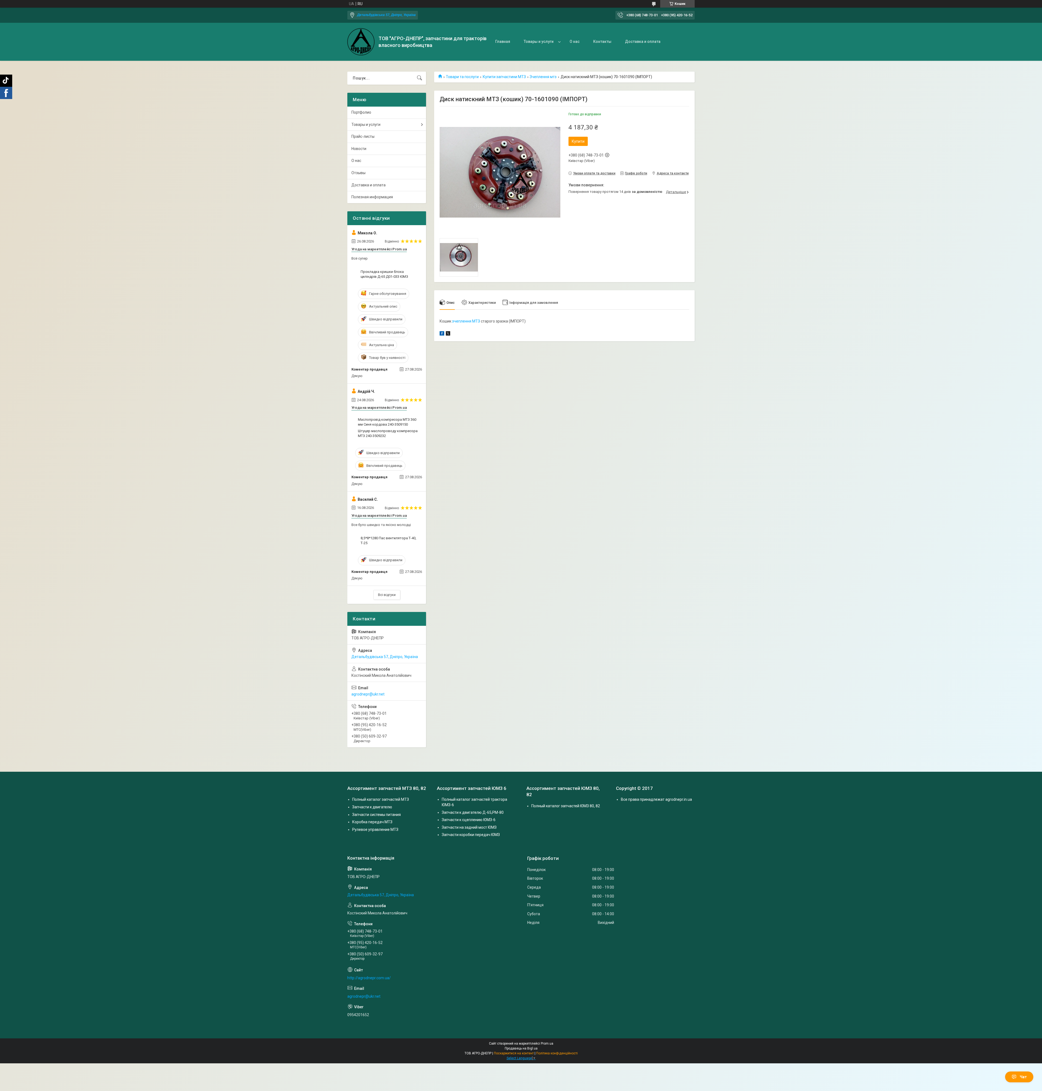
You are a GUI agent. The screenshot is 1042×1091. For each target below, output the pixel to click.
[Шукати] (419, 78)
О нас (575, 41)
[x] (448, 334)
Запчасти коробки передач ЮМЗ (471, 834)
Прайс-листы (362, 136)
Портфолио (361, 112)
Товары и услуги (539, 41)
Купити (578, 141)
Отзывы (358, 173)
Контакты (602, 41)
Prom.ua (547, 1043)
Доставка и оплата (642, 41)
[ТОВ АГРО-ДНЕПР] (360, 41)
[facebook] (442, 334)
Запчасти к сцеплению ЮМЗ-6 (468, 820)
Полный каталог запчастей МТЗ (380, 799)
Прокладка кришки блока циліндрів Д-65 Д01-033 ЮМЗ (384, 274)
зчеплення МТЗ (466, 321)
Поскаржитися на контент (514, 1053)
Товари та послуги (462, 77)
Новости (358, 148)
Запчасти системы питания (376, 814)
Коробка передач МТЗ (372, 822)
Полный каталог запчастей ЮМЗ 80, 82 (565, 806)
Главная (502, 41)
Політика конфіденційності (557, 1053)
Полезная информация (372, 197)
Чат (1023, 1077)
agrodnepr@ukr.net (368, 694)
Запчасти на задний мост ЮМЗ (469, 827)
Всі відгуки (387, 595)
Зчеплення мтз (543, 77)
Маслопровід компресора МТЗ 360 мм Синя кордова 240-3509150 (387, 421)
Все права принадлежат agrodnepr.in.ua (656, 799)
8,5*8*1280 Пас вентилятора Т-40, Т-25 (388, 540)
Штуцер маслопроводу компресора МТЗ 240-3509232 (388, 433)
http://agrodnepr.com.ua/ (369, 978)
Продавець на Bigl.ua (521, 1048)
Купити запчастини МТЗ (504, 77)
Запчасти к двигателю (372, 807)
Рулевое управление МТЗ (375, 829)
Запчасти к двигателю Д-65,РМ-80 (473, 812)
